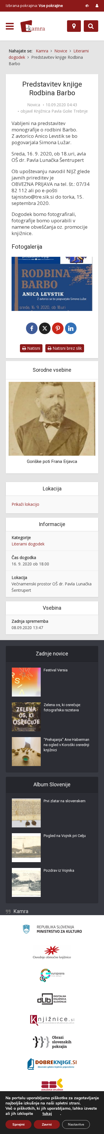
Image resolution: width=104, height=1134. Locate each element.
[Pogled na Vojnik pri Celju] (26, 847)
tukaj (47, 1113)
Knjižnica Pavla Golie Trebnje (61, 111)
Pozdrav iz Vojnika (59, 870)
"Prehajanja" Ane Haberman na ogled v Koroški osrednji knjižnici (66, 744)
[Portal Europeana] (52, 975)
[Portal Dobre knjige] (52, 1064)
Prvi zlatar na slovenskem (65, 801)
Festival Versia (56, 670)
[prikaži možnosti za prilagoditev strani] (87, 5)
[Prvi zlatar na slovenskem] (26, 812)
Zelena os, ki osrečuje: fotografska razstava (62, 707)
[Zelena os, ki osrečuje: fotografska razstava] (26, 716)
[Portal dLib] (52, 999)
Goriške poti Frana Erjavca (52, 461)
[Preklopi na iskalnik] (91, 26)
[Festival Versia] (26, 682)
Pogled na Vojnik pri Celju (65, 835)
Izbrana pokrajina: (34, 5)
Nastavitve (76, 1124)
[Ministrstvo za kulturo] (52, 930)
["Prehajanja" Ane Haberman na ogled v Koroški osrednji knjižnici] (26, 751)
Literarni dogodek (28, 544)
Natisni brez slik (66, 348)
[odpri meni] (10, 26)
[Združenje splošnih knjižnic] (52, 1085)
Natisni (33, 348)
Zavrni (47, 1124)
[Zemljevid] (74, 26)
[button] (81, 427)
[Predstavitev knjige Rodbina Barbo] (52, 284)
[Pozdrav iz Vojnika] (26, 882)
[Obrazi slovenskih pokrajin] (52, 1042)
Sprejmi (18, 1124)
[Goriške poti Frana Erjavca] (52, 418)
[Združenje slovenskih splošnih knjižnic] (52, 1020)
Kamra (21, 911)
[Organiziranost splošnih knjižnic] (52, 952)
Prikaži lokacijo (25, 504)
